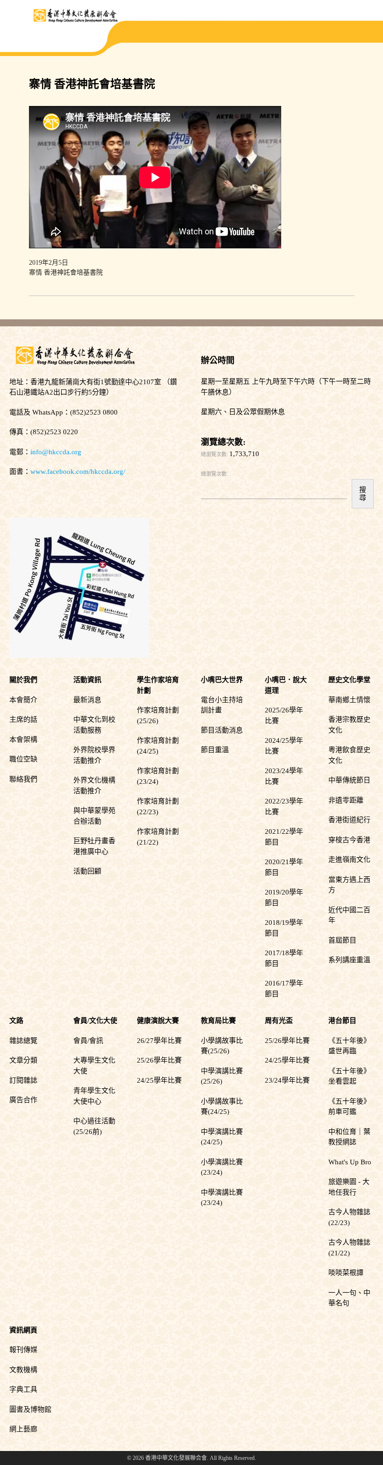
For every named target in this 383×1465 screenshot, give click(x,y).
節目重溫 (215, 750)
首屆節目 (342, 940)
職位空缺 (23, 759)
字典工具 (23, 1389)
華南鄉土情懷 (349, 700)
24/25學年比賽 (159, 1080)
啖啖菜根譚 (345, 1272)
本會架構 (23, 739)
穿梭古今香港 (349, 840)
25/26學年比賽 (159, 1060)
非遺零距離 (345, 800)
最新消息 (87, 700)
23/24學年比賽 (287, 1080)
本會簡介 (23, 700)
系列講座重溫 (349, 960)
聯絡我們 (23, 779)
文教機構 (23, 1369)
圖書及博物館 (30, 1409)
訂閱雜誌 (23, 1080)
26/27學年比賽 (159, 1040)
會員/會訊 (88, 1040)
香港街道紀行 (349, 820)
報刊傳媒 (23, 1349)
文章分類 (23, 1060)
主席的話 (23, 719)
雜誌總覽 (23, 1040)
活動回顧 (87, 871)
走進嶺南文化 (349, 859)
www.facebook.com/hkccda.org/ (77, 471)
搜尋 (362, 493)
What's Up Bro (349, 1162)
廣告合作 (23, 1100)
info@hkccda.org (55, 452)
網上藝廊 (23, 1429)
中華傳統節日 (349, 780)
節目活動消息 (222, 730)
